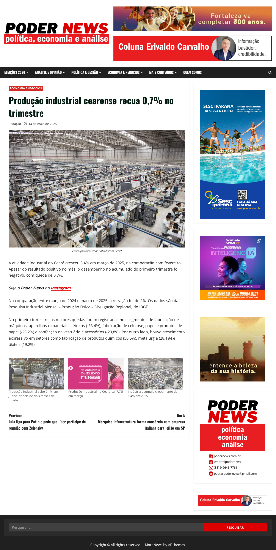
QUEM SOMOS (192, 72)
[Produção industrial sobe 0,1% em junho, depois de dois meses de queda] (36, 374)
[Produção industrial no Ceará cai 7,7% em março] (96, 374)
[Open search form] (270, 72)
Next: (141, 422)
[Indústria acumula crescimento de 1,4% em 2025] (155, 374)
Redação (15, 124)
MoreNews (153, 544)
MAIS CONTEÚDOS (161, 72)
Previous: (47, 422)
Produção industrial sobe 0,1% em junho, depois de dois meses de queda (33, 395)
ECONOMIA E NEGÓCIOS (124, 72)
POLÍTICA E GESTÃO (84, 72)
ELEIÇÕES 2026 (14, 72)
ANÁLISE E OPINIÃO (48, 72)
